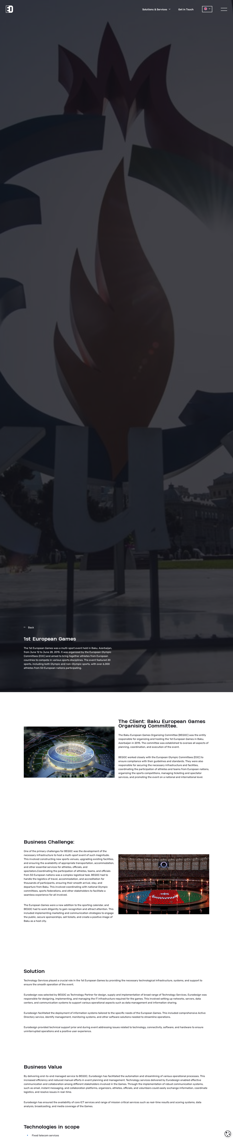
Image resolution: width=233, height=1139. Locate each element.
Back (30, 627)
